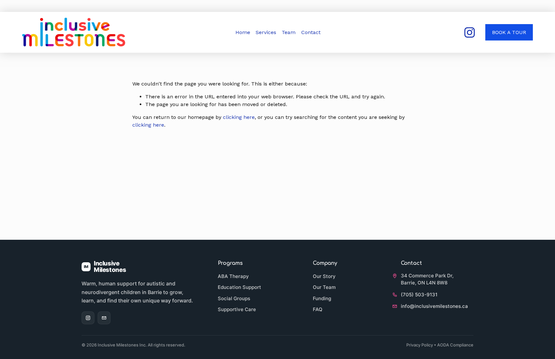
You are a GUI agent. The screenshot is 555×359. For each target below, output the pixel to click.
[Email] (104, 317)
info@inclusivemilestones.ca (434, 306)
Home (242, 32)
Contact (311, 32)
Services (266, 32)
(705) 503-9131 (419, 295)
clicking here (239, 117)
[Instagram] (469, 32)
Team (288, 32)
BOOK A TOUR (509, 32)
